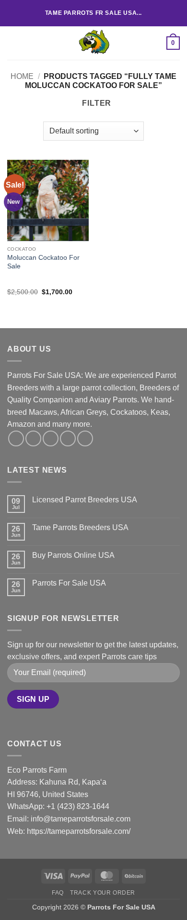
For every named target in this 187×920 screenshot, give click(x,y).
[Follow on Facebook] (16, 438)
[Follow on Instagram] (33, 438)
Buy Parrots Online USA (73, 555)
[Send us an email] (68, 438)
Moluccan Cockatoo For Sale (43, 262)
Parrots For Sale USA (69, 583)
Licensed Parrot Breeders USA (84, 500)
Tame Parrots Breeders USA (80, 527)
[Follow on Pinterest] (85, 438)
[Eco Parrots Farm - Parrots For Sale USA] (93, 43)
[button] (13, 43)
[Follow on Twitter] (50, 438)
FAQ (58, 892)
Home (22, 76)
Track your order (102, 892)
